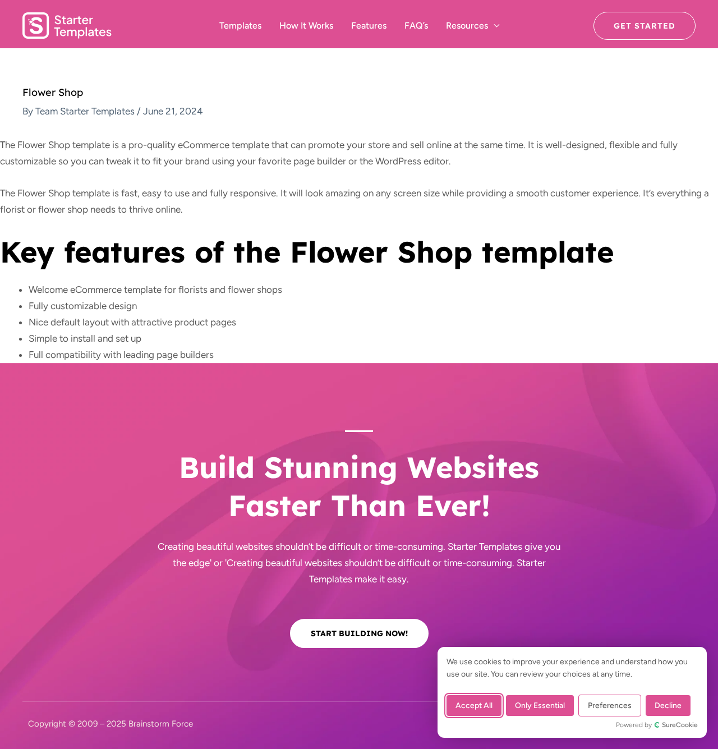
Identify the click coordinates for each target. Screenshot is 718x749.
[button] (644, 26)
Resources (467, 25)
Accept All (474, 705)
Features (368, 25)
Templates (240, 25)
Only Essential (540, 705)
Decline (668, 705)
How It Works (306, 25)
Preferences (610, 705)
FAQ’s (416, 25)
